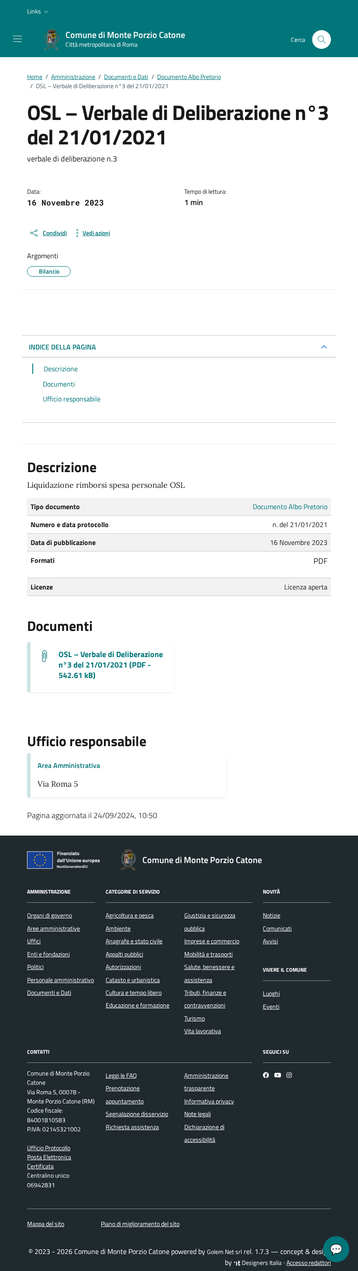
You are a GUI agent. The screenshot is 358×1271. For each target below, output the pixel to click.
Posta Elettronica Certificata (49, 1161)
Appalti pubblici (124, 954)
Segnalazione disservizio (137, 1114)
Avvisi (270, 941)
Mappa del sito (45, 1224)
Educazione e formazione (137, 1005)
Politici (35, 967)
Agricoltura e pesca (130, 915)
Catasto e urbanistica (133, 980)
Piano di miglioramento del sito (140, 1224)
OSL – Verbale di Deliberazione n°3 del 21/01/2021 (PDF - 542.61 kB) (111, 665)
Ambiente (118, 928)
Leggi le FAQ (121, 1075)
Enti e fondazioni (48, 954)
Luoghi (271, 993)
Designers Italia (261, 1263)
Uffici (34, 941)
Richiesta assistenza (132, 1127)
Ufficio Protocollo (48, 1148)
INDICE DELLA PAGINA (62, 347)
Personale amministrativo (60, 980)
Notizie (271, 915)
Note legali (197, 1114)
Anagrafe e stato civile (134, 941)
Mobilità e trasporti (208, 954)
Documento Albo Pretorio (290, 506)
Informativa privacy (209, 1101)
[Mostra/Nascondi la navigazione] (17, 39)
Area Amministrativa (69, 765)
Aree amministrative (53, 928)
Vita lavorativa (202, 1031)
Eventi (271, 1006)
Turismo (194, 1018)
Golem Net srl (224, 1252)
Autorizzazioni (123, 967)
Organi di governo (49, 915)
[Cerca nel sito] (321, 39)
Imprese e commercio (211, 941)
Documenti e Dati (49, 992)
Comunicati (277, 928)
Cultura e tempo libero (134, 992)
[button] (38, 11)
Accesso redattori (308, 1263)
